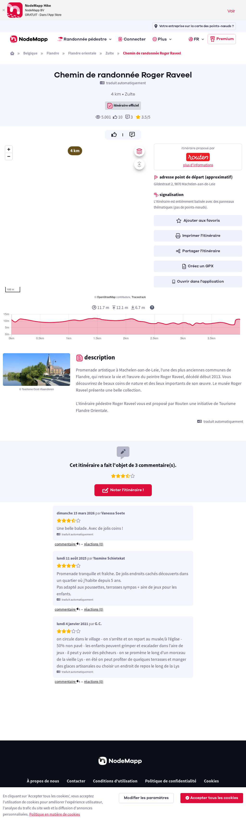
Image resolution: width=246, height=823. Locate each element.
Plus (162, 39)
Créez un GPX (201, 266)
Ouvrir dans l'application (200, 281)
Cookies (211, 781)
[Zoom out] (8, 156)
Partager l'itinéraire (201, 251)
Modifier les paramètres (146, 797)
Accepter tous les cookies (214, 797)
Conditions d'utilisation (115, 781)
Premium (225, 39)
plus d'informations (198, 165)
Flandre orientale (82, 53)
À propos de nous (43, 781)
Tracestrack (139, 297)
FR (196, 39)
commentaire (65, 544)
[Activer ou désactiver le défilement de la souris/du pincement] (139, 164)
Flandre (53, 53)
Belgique (30, 53)
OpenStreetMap (106, 297)
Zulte (109, 53)
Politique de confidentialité (170, 781)
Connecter (135, 39)
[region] (75, 221)
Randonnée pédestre (85, 39)
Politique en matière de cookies (54, 814)
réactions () (93, 544)
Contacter (76, 781)
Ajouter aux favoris (202, 220)
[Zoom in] (8, 149)
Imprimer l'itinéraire (201, 235)
